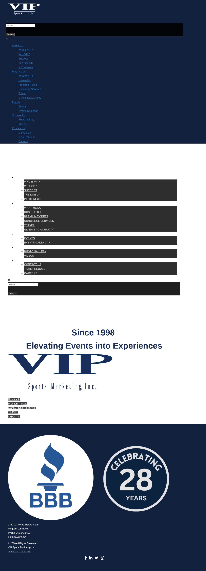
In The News (26, 67)
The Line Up (26, 63)
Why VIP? (24, 54)
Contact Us (18, 128)
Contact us (25, 132)
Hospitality (25, 80)
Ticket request (26, 137)
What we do (19, 71)
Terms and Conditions (19, 551)
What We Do (26, 76)
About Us (17, 45)
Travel (22, 93)
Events (16, 102)
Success (23, 58)
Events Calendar (28, 111)
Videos (23, 124)
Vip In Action (19, 115)
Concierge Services (30, 89)
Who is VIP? (26, 49)
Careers (23, 141)
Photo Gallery (26, 119)
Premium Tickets (28, 84)
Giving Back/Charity (30, 97)
